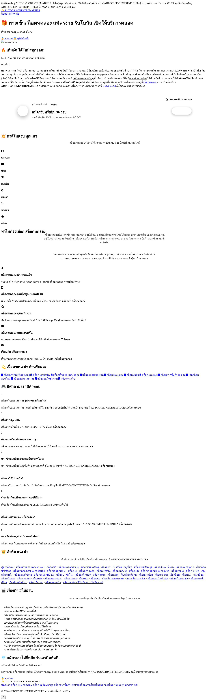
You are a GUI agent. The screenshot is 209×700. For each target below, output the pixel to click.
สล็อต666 (37, 578)
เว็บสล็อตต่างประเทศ (113, 578)
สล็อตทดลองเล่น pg (68, 567)
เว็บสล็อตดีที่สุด (129, 574)
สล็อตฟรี (105, 567)
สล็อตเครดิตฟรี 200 (44, 574)
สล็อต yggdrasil (149, 375)
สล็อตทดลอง (150, 82)
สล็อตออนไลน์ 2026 (157, 578)
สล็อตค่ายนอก (87, 571)
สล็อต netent (70, 578)
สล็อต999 (95, 578)
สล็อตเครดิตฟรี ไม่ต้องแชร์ (155, 571)
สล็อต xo (72, 571)
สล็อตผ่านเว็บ (67, 378)
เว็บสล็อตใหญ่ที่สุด (122, 567)
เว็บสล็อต (175, 574)
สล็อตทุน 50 (177, 571)
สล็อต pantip (99, 574)
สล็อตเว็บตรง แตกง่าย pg (65, 375)
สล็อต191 (186, 574)
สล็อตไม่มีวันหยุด (143, 567)
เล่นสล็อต (198, 574)
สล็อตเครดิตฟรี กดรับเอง (16, 375)
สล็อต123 (83, 578)
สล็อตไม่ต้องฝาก (185, 567)
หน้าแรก (5, 685)
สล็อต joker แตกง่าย (23, 378)
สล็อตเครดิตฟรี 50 (56, 571)
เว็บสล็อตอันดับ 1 (18, 582)
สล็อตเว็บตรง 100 (179, 578)
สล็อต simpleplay (41, 375)
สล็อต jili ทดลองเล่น (93, 375)
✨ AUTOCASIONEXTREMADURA (20, 10)
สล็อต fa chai (161, 574)
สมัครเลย (14, 13)
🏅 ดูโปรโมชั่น (21, 38)
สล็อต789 (134, 571)
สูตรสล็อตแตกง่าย (136, 578)
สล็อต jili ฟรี (192, 571)
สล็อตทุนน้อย (146, 574)
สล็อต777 (51, 567)
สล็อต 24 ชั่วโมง (64, 574)
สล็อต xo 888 (24, 578)
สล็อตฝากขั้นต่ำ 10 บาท (173, 375)
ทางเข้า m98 (109, 86)
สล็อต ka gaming (114, 375)
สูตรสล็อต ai (7, 567)
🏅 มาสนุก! (7, 38)
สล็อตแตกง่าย (119, 571)
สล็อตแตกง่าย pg (53, 578)
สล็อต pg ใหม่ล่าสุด (47, 378)
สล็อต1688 (113, 574)
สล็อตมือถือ (132, 375)
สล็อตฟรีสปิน (103, 571)
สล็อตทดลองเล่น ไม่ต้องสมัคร (29, 571)
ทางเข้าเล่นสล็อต (90, 567)
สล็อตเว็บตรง (8, 578)
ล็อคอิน (5, 13)
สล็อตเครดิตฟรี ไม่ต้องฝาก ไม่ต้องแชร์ (83, 582)
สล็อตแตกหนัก (53, 582)
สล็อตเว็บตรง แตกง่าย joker (30, 567)
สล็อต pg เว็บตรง (23, 574)
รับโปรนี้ (183, 111)
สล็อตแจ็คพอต (83, 574)
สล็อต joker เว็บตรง (164, 567)
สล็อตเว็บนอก (36, 582)
